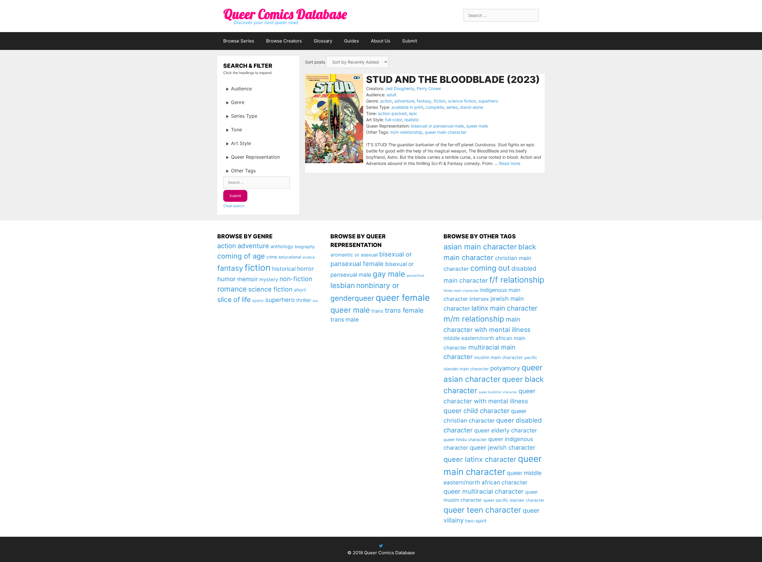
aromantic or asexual (354, 255)
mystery (268, 279)
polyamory (505, 368)
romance (232, 289)
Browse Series (238, 41)
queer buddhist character (498, 392)
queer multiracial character (484, 491)
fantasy (424, 100)
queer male (477, 125)
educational (290, 257)
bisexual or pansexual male (437, 125)
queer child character (477, 411)
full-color (393, 119)
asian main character (480, 246)
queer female (403, 297)
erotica (309, 257)
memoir (247, 279)
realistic (411, 119)
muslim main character (498, 357)
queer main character (445, 132)
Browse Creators (284, 41)
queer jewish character (502, 447)
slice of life (234, 299)
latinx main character (504, 308)
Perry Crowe (429, 88)
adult (391, 94)
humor (226, 279)
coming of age (241, 256)
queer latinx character (480, 459)
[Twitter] (381, 546)
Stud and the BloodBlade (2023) (453, 79)
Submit (409, 41)
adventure (404, 100)
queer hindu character (465, 439)
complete (435, 107)
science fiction (462, 100)
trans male (344, 319)
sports (258, 300)
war (315, 301)
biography (305, 246)
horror (305, 268)
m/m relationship (406, 132)
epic (413, 113)
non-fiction (295, 279)
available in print (407, 107)
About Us (380, 41)
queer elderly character (505, 430)
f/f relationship (516, 280)
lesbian (342, 285)
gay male (389, 273)
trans (377, 311)
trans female (404, 310)
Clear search (233, 206)
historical (284, 268)
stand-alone (471, 107)
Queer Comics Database (285, 14)
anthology (282, 246)
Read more (509, 163)
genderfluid (415, 276)
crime (271, 256)
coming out (490, 268)
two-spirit (476, 521)
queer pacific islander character (513, 500)
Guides (351, 41)
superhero (488, 100)
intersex (479, 299)
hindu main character (461, 290)
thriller (303, 300)
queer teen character (482, 509)
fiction (440, 100)
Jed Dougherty (399, 88)
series (451, 107)
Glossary (323, 41)
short (300, 290)
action (386, 100)
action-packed (392, 113)
